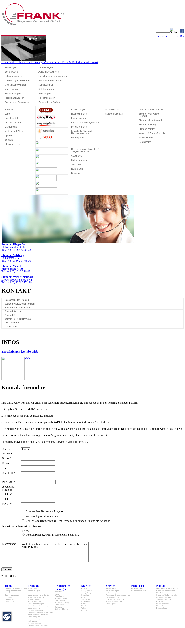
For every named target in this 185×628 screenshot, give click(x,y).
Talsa (83, 608)
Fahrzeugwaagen (13, 76)
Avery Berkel (86, 591)
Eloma (84, 604)
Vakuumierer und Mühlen (50, 80)
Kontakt (93, 62)
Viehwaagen (44, 93)
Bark (83, 597)
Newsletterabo (146, 137)
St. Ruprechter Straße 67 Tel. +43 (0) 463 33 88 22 (16, 247)
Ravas (84, 610)
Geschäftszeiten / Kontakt (151, 109)
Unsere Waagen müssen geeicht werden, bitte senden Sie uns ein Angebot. (68, 520)
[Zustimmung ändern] (7, 616)
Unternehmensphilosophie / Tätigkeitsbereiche (84, 150)
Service (58, 62)
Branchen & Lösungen (32, 62)
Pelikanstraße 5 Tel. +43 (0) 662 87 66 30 (16, 258)
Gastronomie (11, 127)
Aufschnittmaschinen (48, 72)
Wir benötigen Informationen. (42, 516)
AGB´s (180, 36)
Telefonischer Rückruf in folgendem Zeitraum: (52, 534)
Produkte (13, 62)
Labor (7, 114)
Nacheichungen (79, 114)
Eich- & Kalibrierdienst (75, 62)
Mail (28, 530)
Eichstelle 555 (112, 109)
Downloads (76, 173)
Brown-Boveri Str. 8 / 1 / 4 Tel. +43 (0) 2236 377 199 (17, 279)
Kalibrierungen (78, 118)
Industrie (9, 109)
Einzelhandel (11, 118)
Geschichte (76, 156)
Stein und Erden (13, 144)
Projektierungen (79, 127)
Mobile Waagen (12, 89)
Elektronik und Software (50, 102)
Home (4, 62)
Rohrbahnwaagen (47, 89)
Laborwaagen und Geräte (17, 80)
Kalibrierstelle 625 (114, 114)
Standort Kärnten (147, 129)
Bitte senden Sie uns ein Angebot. (45, 511)
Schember (85, 599)
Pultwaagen (10, 67)
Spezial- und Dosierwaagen (18, 102)
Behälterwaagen (13, 93)
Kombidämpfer (45, 85)
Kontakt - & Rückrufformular (152, 133)
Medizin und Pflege (14, 131)
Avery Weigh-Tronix (89, 593)
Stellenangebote (79, 160)
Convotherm (86, 601)
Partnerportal (77, 137)
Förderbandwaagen (14, 98)
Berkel (84, 588)
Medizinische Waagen (16, 85)
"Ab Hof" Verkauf (13, 122)
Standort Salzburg (147, 124)
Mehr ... (29, 358)
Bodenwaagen (12, 72)
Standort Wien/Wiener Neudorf (149, 115)
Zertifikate (76, 164)
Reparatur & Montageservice (85, 122)
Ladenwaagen (45, 67)
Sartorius (85, 595)
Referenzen (77, 169)
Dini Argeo (85, 606)
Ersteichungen (78, 109)
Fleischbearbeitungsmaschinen (53, 76)
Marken (49, 62)
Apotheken (10, 135)
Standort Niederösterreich (151, 120)
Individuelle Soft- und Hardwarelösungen (81, 132)
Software (9, 140)
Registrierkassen (46, 98)
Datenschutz (145, 142)
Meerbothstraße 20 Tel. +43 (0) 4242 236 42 (15, 269)
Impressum (163, 36)
